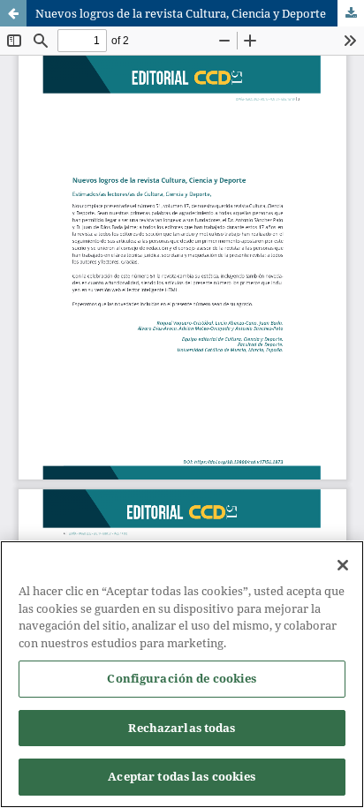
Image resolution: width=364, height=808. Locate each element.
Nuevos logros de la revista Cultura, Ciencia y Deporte (180, 13)
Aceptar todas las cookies (181, 776)
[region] (182, 674)
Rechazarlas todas (181, 728)
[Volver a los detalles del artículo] (13, 13)
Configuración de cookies (181, 678)
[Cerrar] (342, 565)
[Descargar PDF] (350, 13)
